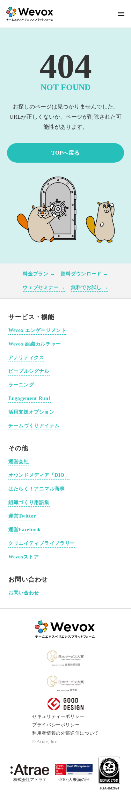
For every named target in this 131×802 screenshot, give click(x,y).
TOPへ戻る (65, 153)
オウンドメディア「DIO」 (39, 475)
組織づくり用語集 (29, 502)
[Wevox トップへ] (65, 629)
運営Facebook (24, 529)
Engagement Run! (29, 398)
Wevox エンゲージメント (37, 330)
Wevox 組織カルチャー (34, 344)
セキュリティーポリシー (58, 716)
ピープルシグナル (29, 371)
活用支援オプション (31, 412)
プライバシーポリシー (56, 724)
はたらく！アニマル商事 (36, 488)
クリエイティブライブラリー (41, 543)
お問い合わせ (23, 592)
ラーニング (21, 384)
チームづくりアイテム (34, 425)
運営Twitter (22, 516)
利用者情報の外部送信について (65, 733)
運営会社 (18, 461)
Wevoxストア (23, 556)
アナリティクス (26, 357)
